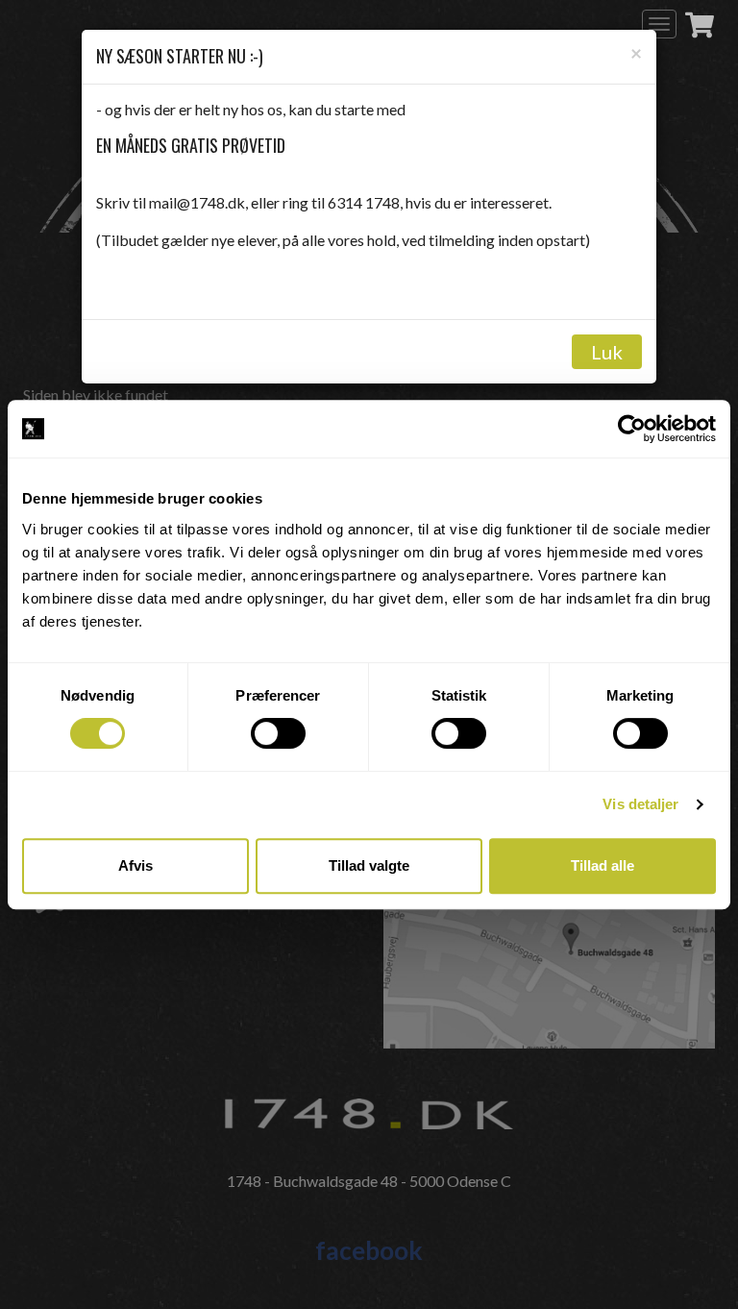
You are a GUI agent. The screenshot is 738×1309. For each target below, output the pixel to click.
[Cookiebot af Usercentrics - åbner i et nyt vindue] (632, 428)
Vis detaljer (640, 804)
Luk (607, 351)
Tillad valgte (369, 865)
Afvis (135, 865)
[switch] (278, 733)
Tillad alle (602, 865)
